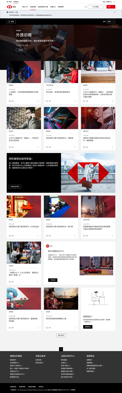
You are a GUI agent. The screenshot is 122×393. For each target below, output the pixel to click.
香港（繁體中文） (108, 1)
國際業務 (11, 85)
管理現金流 (86, 131)
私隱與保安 (13, 386)
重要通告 (41, 15)
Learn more (24, 128)
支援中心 (53, 7)
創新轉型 (48, 312)
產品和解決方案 (43, 7)
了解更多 (61, 82)
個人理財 (9, 1)
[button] (11, 21)
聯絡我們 (61, 7)
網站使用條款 (32, 386)
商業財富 (11, 266)
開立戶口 (25, 7)
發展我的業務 (86, 219)
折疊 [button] (16, 12)
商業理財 (15, 1)
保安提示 (41, 386)
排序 (104, 21)
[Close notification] (114, 12)
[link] (52, 280)
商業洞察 (33, 7)
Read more (24, 82)
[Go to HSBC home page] (11, 6)
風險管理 (85, 85)
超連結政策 (22, 386)
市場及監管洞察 (49, 85)
